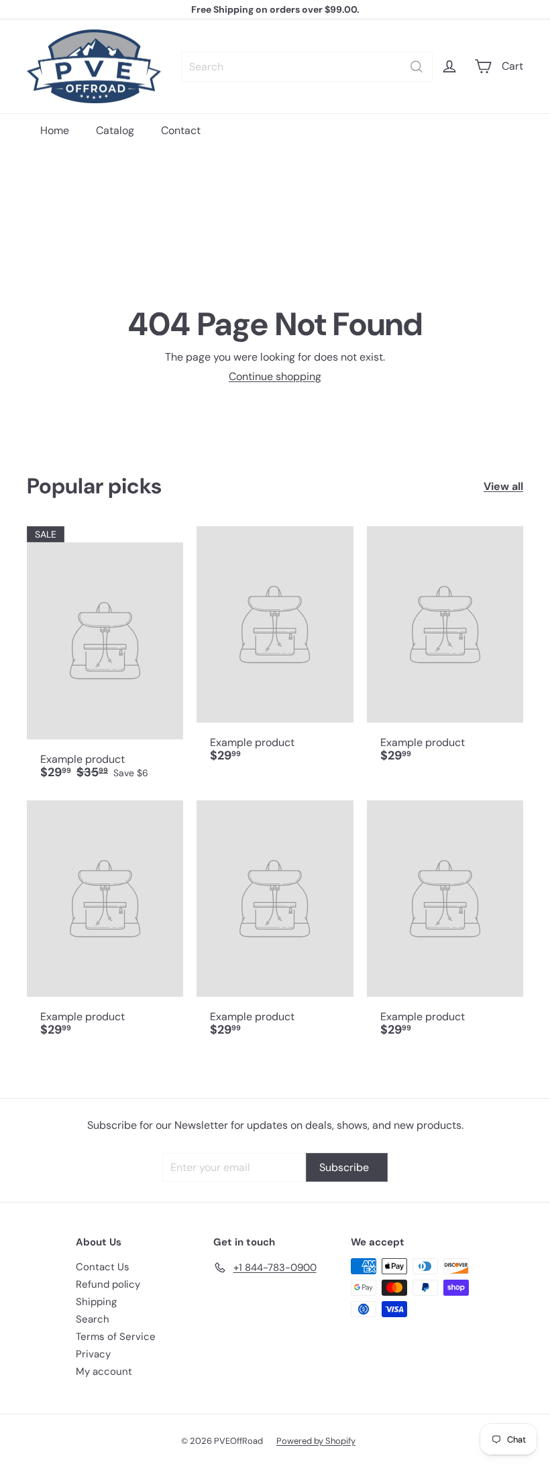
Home (54, 130)
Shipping (96, 1301)
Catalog (115, 130)
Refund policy (108, 1284)
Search (92, 1319)
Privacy (93, 1354)
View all (503, 486)
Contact (181, 130)
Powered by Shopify (315, 1441)
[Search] (416, 67)
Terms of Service (116, 1336)
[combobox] (307, 67)
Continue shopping (275, 376)
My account (104, 1371)
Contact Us (102, 1267)
